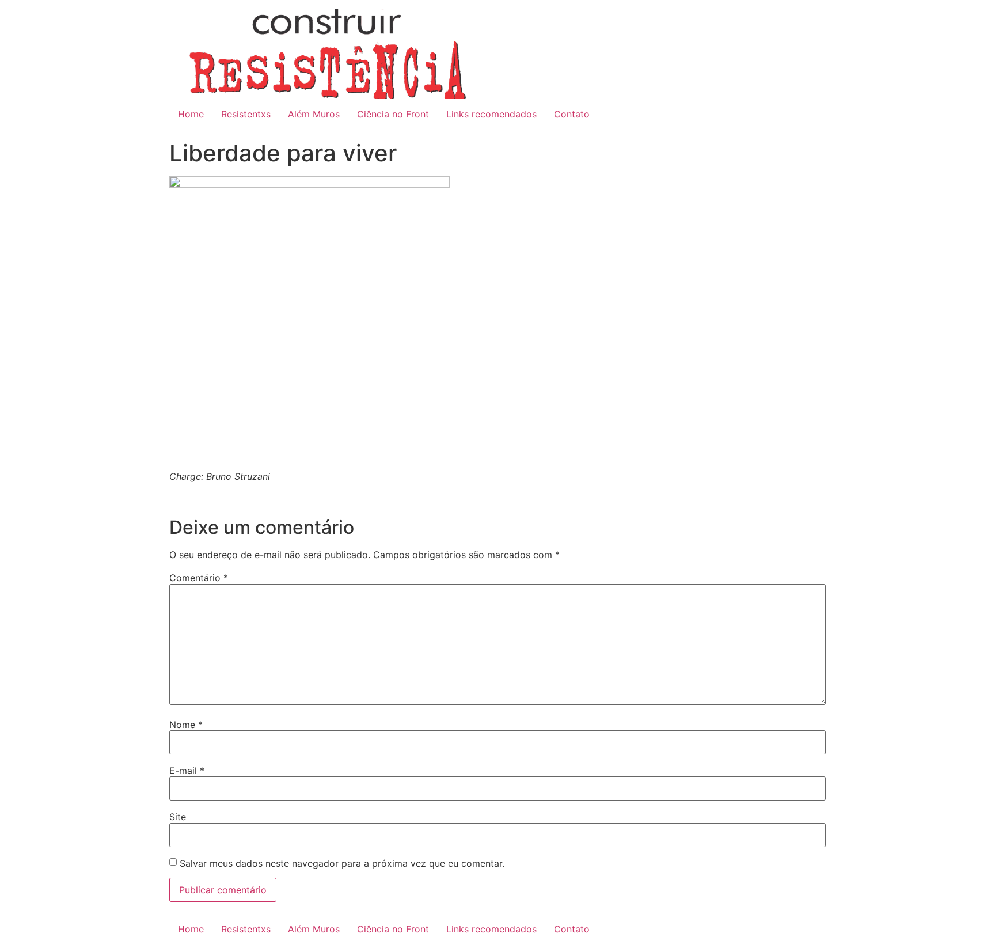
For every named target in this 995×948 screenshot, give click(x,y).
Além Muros (314, 114)
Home (191, 114)
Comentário (198, 577)
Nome (186, 724)
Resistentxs (246, 114)
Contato (572, 114)
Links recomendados (491, 114)
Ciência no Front (393, 114)
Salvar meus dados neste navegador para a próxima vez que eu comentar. (342, 863)
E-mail (186, 770)
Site (177, 816)
